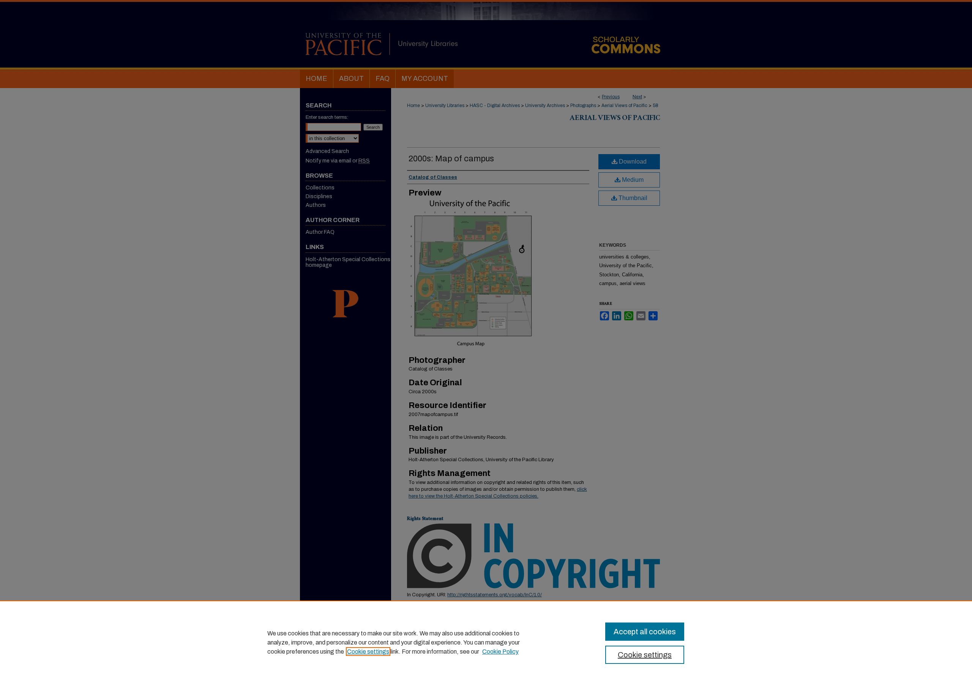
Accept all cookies (645, 631)
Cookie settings (368, 651)
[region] (486, 642)
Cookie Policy (500, 651)
